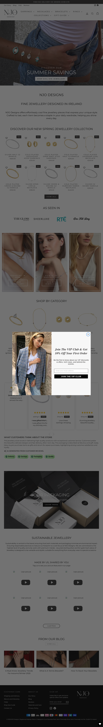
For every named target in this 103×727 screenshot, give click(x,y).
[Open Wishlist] (100, 724)
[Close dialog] (88, 334)
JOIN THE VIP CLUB (71, 376)
